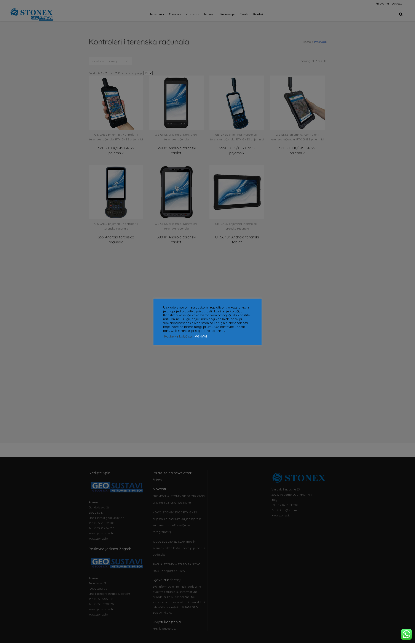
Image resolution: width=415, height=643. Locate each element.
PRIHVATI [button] (201, 336)
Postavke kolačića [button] (178, 336)
